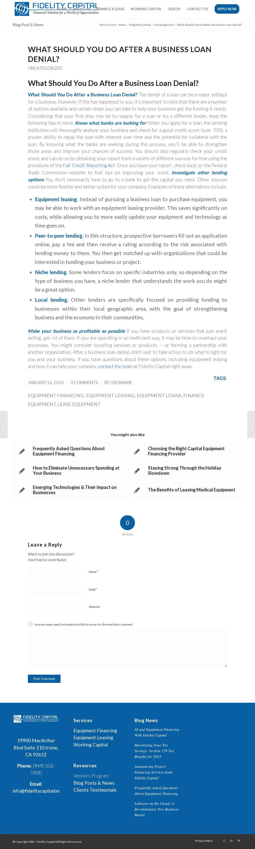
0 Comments (84, 382)
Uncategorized (45, 68)
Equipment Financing (56, 395)
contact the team (115, 366)
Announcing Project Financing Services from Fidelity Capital (153, 772)
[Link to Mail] (239, 840)
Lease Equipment (79, 404)
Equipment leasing (110, 395)
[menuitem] (62, 9)
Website (94, 606)
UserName (121, 382)
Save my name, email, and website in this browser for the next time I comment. (84, 624)
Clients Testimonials (95, 790)
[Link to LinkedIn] (231, 840)
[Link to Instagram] (224, 840)
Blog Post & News (28, 24)
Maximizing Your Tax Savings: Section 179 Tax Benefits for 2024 (154, 750)
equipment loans (159, 395)
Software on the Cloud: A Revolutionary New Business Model (156, 809)
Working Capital (90, 744)
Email (93, 589)
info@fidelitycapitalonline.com (44, 791)
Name (93, 572)
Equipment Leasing (93, 737)
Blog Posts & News (94, 783)
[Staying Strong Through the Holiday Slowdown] (4, 424)
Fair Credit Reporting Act (89, 165)
